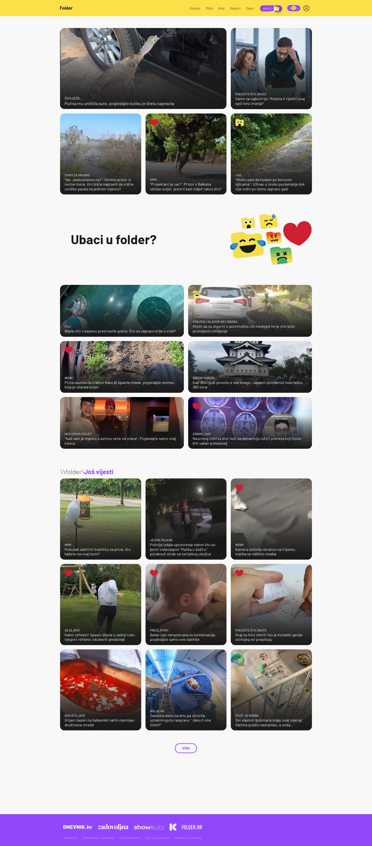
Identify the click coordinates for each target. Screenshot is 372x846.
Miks (209, 8)
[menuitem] (307, 8)
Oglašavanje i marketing (98, 838)
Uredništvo (70, 838)
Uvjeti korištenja (129, 838)
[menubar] (307, 8)
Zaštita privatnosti (157, 838)
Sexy (250, 8)
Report (235, 8)
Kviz (221, 8)
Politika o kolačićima (188, 838)
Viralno (194, 8)
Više (186, 748)
